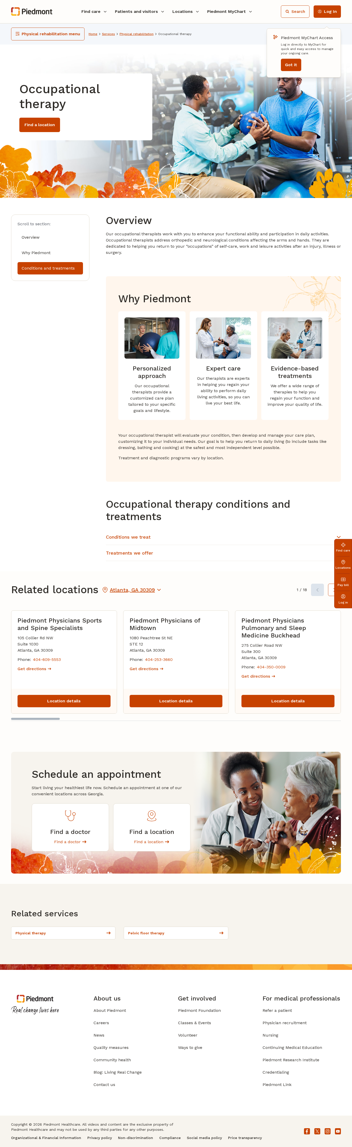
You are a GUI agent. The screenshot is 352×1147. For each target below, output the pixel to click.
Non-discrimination (135, 1138)
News (99, 1035)
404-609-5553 (47, 659)
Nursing (270, 1035)
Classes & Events (194, 1022)
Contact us (104, 1084)
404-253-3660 (159, 659)
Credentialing (276, 1072)
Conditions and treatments (48, 268)
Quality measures (111, 1047)
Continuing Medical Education (292, 1047)
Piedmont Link (277, 1084)
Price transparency (245, 1138)
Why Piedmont (36, 252)
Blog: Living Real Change (118, 1072)
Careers (101, 1022)
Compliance (170, 1138)
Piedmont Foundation (199, 1010)
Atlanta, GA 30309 (132, 590)
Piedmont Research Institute (291, 1059)
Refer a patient (277, 1010)
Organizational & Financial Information (46, 1138)
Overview (30, 237)
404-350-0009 (271, 667)
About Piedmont (110, 1010)
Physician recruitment (285, 1022)
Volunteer (187, 1035)
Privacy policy (99, 1138)
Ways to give (190, 1047)
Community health (112, 1059)
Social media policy (204, 1138)
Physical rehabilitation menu (51, 33)
